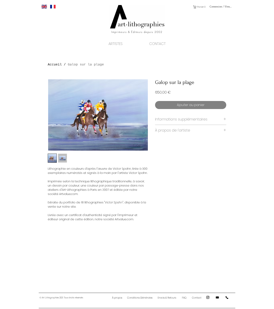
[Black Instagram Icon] (208, 297)
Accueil (55, 64)
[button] (200, 6)
